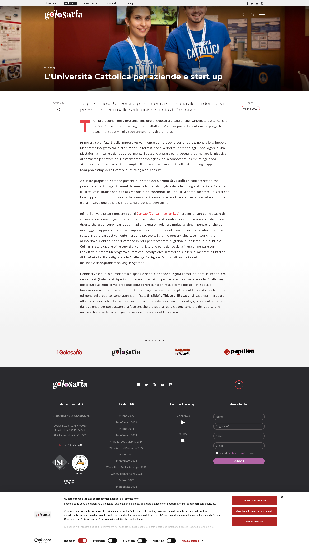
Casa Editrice (90, 3)
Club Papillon (112, 3)
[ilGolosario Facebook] (247, 3)
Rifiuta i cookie (254, 521)
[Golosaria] (70, 18)
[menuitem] (126, 416)
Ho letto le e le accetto (237, 453)
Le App (130, 3)
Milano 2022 (250, 108)
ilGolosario (51, 3)
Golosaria (70, 3)
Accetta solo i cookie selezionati (254, 511)
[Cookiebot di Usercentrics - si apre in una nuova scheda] (43, 540)
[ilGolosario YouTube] (257, 3)
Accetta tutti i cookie (254, 500)
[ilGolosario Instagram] (262, 3)
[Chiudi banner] (282, 497)
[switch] (112, 540)
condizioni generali (236, 453)
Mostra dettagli (190, 540)
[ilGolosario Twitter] (252, 3)
